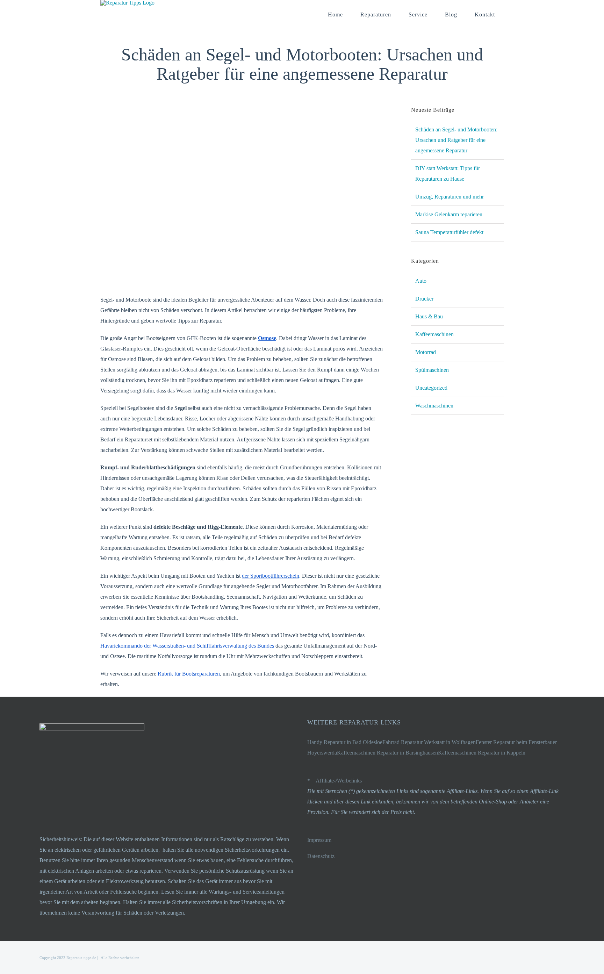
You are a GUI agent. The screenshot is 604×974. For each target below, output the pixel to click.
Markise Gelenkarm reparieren (448, 214)
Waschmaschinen (434, 406)
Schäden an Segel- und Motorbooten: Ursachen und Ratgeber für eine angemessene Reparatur (456, 140)
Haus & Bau (429, 316)
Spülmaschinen (432, 370)
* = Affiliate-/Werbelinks (334, 781)
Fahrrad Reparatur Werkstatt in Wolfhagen (429, 742)
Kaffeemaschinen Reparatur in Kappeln (481, 753)
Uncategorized (431, 388)
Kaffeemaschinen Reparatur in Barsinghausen (387, 753)
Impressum (319, 840)
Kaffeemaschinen (434, 334)
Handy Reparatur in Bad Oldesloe (344, 742)
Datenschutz (321, 856)
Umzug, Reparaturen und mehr (449, 197)
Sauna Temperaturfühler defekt (449, 232)
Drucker (424, 299)
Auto (420, 281)
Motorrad (425, 352)
